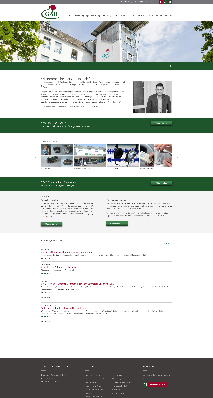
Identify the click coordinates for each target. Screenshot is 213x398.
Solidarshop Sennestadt (94, 389)
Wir (70, 15)
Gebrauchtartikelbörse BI (95, 375)
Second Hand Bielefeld (94, 397)
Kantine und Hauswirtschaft (121, 382)
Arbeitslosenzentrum (93, 386)
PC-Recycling (116, 379)
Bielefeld (80, 82)
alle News (168, 243)
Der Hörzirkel (116, 389)
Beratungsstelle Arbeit (119, 386)
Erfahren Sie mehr (161, 123)
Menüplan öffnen (157, 384)
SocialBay (89, 393)
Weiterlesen (45, 258)
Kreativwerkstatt (117, 375)
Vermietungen (155, 15)
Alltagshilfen (119, 15)
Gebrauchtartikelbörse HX (95, 379)
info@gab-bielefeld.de (51, 381)
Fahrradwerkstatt (92, 382)
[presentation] (35, 156)
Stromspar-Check (118, 393)
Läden (131, 15)
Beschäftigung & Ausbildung (87, 15)
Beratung (107, 15)
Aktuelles (142, 15)
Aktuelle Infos (161, 183)
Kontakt (168, 15)
